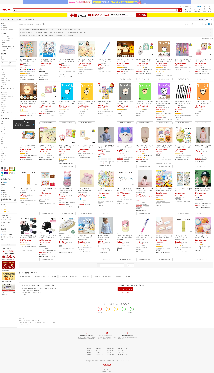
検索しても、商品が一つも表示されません (31, 292)
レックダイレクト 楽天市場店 (105, 116)
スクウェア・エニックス (6, 112)
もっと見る (23, 294)
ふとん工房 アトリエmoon (66, 76)
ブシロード (3, 74)
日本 (2, 123)
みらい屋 (101, 205)
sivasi (81, 73)
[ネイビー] (5, 173)
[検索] (180, 10)
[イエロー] (12, 170)
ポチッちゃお (180, 119)
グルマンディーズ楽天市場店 (163, 252)
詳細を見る (70, 35)
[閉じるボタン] (210, 29)
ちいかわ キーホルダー (39, 276)
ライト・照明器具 (37, 322)
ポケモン (3, 86)
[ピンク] (2, 170)
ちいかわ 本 (129, 276)
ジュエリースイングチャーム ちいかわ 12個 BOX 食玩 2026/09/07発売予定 (67, 147)
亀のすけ (159, 205)
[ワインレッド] (5, 170)
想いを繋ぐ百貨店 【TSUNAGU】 (87, 252)
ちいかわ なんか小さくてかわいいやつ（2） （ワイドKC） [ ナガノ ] (67, 103)
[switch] (15, 200)
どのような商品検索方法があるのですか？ (31, 290)
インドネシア (4, 129)
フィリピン (3, 133)
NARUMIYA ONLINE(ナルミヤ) (106, 165)
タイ (2, 125)
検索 (9, 65)
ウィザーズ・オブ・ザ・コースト (8, 89)
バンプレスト (4, 100)
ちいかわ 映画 (63, 276)
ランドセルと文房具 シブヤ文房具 (48, 203)
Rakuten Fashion (200, 161)
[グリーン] (14, 170)
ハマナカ (3, 110)
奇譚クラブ (3, 106)
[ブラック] (2, 168)
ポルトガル (3, 155)
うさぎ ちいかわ (52, 276)
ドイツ (2, 151)
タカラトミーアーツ (5, 80)
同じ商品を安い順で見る (125, 79)
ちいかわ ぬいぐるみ (25, 276)
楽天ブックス (63, 116)
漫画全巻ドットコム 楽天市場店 (164, 75)
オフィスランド (122, 250)
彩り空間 (198, 250)
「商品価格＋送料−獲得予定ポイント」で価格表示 (29, 24)
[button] (208, 6)
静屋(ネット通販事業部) (27, 159)
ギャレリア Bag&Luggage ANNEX (203, 207)
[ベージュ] (12, 168)
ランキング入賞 (160, 71)
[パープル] (7, 173)
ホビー (20, 320)
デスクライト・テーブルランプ (50, 322)
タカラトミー (4, 78)
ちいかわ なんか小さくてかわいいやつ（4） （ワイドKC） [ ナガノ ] (144, 103)
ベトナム (3, 127)
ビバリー (3, 104)
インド (2, 149)
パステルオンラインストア (105, 71)
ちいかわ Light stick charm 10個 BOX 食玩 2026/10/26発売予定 (183, 61)
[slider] (1, 59)
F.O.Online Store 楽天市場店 (28, 79)
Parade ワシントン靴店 (27, 250)
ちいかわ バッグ (118, 276)
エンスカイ (3, 76)
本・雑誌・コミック (24, 324)
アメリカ (3, 135)
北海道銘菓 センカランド (182, 159)
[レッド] (7, 170)
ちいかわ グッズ (74, 276)
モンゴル (3, 159)
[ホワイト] (7, 168)
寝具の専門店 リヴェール (46, 159)
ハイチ (2, 139)
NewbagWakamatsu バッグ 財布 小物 (48, 256)
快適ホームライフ (45, 79)
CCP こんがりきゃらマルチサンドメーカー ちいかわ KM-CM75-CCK (144, 147)
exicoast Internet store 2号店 (144, 73)
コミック (32, 324)
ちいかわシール (85, 276)
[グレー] (5, 168)
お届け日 (3, 190)
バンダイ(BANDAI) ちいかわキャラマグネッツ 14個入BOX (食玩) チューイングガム (47, 103)
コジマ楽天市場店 (142, 161)
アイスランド (4, 157)
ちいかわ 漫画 (96, 276)
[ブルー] (2, 173)
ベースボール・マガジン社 (7, 96)
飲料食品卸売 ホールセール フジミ (165, 163)
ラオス (2, 137)
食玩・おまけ (35, 320)
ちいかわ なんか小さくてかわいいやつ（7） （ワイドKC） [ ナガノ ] (125, 103)
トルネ (2, 108)
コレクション (27, 320)
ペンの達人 (140, 252)
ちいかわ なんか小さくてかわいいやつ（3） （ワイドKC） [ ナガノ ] (86, 103)
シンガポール (4, 147)
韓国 (2, 141)
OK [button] (33, 124)
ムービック (3, 82)
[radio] (1, 25)
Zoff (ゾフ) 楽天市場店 (26, 205)
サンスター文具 (4, 92)
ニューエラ (3, 84)
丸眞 (2, 102)
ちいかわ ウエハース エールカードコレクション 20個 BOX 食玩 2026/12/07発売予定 (86, 147)
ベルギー (3, 153)
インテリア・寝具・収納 (25, 322)
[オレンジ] (10, 170)
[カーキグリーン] (14, 168)
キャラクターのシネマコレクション (68, 206)
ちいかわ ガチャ (107, 276)
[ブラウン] (10, 168)
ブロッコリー (4, 94)
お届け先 (3, 184)
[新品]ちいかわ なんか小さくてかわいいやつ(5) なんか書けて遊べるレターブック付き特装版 (164, 103)
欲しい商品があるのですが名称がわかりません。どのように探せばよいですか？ (40, 288)
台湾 (2, 143)
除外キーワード (4, 239)
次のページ (130, 265)
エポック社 (3, 98)
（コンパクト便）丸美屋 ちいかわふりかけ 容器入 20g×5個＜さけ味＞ (164, 147)
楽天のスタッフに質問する (125, 289)
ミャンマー (3, 145)
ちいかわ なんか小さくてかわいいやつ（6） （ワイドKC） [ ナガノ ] (203, 103)
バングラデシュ (4, 131)
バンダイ (3, 72)
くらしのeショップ (123, 73)
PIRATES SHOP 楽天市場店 (66, 252)
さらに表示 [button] (4, 50)
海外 (6, 182)
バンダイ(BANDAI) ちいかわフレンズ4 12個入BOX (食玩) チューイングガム (144, 61)
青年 (38, 324)
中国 (2, 121)
